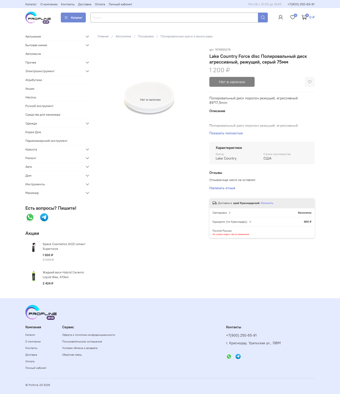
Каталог (31, 4)
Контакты (68, 4)
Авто (28, 167)
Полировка (146, 36)
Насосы (30, 97)
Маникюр (32, 193)
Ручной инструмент (39, 106)
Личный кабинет (120, 4)
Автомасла (33, 54)
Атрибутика (33, 80)
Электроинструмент (40, 71)
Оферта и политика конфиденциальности (88, 335)
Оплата (100, 4)
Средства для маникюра (42, 114)
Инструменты (35, 184)
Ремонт (30, 158)
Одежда (31, 123)
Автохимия (123, 36)
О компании (48, 4)
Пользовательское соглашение (82, 341)
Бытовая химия (36, 45)
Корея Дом (33, 132)
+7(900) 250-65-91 (301, 4)
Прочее (30, 62)
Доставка (84, 4)
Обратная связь (72, 354)
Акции (29, 88)
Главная (103, 36)
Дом (28, 175)
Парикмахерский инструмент (46, 141)
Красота (31, 149)
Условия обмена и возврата (79, 348)
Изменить (267, 203)
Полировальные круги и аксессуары (187, 36)
